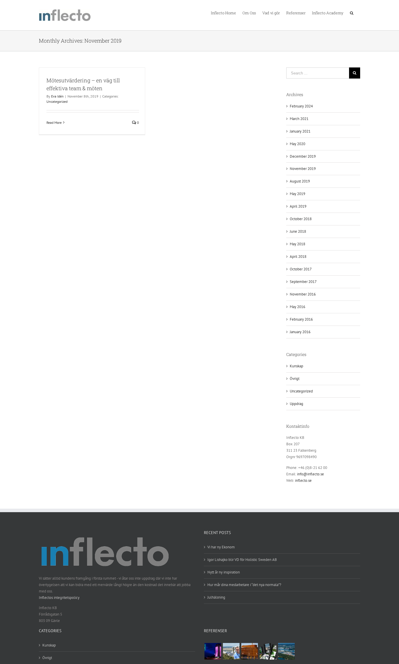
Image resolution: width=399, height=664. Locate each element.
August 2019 (300, 181)
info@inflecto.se (310, 474)
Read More (54, 122)
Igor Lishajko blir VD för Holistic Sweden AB (242, 559)
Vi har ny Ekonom (221, 547)
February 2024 (301, 106)
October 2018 (301, 218)
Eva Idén (57, 96)
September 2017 (303, 281)
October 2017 (301, 269)
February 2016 (301, 319)
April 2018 (298, 256)
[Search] (352, 12)
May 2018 (297, 243)
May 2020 (297, 143)
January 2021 (300, 131)
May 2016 (297, 306)
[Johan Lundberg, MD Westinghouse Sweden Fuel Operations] (231, 651)
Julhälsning (216, 597)
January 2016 (300, 331)
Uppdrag (296, 403)
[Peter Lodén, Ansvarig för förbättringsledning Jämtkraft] (212, 651)
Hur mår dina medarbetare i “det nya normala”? (244, 584)
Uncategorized (56, 101)
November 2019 (303, 168)
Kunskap (296, 366)
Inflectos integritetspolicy (59, 597)
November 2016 (303, 294)
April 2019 (298, 206)
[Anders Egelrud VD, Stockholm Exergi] (249, 651)
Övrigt (294, 378)
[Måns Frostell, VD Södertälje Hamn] (286, 651)
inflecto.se (303, 480)
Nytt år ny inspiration (223, 572)
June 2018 (298, 231)
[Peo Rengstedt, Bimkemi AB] (268, 651)
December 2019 (303, 156)
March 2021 (299, 118)
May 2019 (297, 193)
